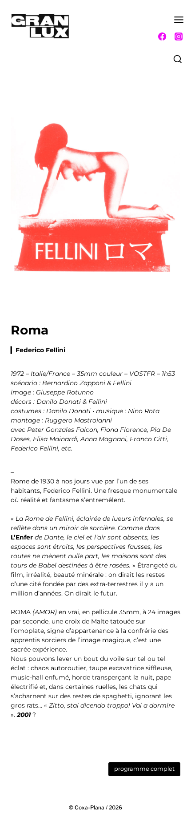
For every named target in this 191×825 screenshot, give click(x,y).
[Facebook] (162, 36)
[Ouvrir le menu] (179, 22)
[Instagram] (179, 36)
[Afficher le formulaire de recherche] (178, 59)
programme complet (144, 768)
